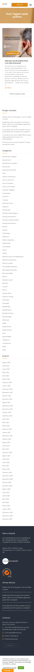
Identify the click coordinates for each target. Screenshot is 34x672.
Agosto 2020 (6, 489)
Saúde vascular (7, 330)
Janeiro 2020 (6, 509)
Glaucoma (5, 236)
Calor (4, 173)
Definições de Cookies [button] (9, 668)
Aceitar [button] (21, 667)
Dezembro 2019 (7, 512)
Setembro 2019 (7, 519)
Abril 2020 (5, 502)
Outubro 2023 (6, 412)
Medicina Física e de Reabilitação (12, 256)
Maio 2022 (5, 449)
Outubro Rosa (6, 293)
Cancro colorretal (8, 180)
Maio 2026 (5, 372)
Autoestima (6, 166)
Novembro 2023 (7, 409)
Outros (4, 290)
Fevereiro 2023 (7, 429)
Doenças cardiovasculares (10, 220)
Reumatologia (6, 316)
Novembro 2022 (7, 436)
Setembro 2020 (7, 486)
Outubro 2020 (6, 482)
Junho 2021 (6, 462)
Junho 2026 (6, 369)
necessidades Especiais (9, 266)
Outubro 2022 (6, 439)
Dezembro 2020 (7, 476)
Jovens (4, 250)
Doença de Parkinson (9, 216)
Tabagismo (6, 340)
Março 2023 (6, 426)
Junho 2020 (6, 496)
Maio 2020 (5, 499)
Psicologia (5, 303)
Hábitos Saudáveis (15, 94)
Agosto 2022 (6, 442)
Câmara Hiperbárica (8, 176)
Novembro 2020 (7, 479)
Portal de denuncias (11, 639)
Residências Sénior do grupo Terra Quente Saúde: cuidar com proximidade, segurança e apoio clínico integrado (16, 124)
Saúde (23, 94)
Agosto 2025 (6, 402)
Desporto (5, 206)
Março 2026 (6, 379)
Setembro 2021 (7, 452)
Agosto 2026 (6, 362)
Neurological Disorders (9, 270)
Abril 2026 (5, 376)
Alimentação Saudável (9, 156)
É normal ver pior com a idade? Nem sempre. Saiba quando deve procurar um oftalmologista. (16, 137)
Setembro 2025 (7, 399)
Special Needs (6, 336)
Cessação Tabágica (8, 190)
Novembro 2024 (7, 406)
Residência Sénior (8, 313)
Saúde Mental (6, 326)
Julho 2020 (5, 492)
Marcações (20, 4)
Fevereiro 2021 (7, 472)
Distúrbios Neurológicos (10, 213)
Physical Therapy (7, 296)
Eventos (4, 230)
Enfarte (4, 226)
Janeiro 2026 (6, 386)
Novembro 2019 (7, 516)
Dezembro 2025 (7, 389)
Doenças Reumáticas (9, 223)
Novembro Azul (7, 280)
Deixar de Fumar (7, 203)
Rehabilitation (7, 310)
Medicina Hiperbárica (9, 260)
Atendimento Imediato (9, 163)
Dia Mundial (6, 210)
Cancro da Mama (7, 183)
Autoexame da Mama (9, 170)
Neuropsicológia (7, 273)
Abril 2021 (5, 466)
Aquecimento (6, 160)
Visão (4, 350)
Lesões (4, 253)
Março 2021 (6, 469)
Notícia (4, 276)
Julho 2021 (5, 459)
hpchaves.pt (14, 636)
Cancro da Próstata (8, 186)
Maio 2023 (5, 422)
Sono (4, 333)
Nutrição (5, 283)
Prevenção (5, 300)
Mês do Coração (7, 263)
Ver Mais (8, 88)
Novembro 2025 (7, 392)
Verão (4, 346)
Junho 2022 (6, 446)
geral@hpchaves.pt (15, 632)
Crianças (5, 200)
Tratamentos (6, 343)
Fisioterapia (6, 233)
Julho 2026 (5, 366)
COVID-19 (5, 196)
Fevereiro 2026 (7, 382)
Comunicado (6, 193)
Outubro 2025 (6, 396)
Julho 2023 (5, 419)
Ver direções (9, 645)
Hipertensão (6, 243)
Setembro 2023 (7, 416)
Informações (6, 246)
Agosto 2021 (6, 456)
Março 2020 (6, 506)
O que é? (5, 286)
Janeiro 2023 (6, 432)
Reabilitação (6, 306)
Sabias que (5, 320)
